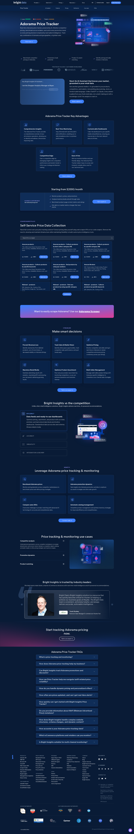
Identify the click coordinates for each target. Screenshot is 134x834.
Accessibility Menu (25, 829)
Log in (107, 2)
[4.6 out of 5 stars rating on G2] (37, 19)
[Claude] (108, 768)
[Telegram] (105, 778)
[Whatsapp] (99, 778)
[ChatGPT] (99, 768)
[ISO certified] (89, 820)
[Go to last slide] (22, 604)
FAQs (95, 8)
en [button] (92, 2)
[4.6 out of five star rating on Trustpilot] (25, 19)
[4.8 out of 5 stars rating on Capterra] (49, 19)
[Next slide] (112, 604)
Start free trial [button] (116, 2)
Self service (76, 8)
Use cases (86, 8)
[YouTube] (102, 759)
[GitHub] (105, 759)
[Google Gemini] (105, 768)
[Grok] (111, 768)
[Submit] (112, 238)
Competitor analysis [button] (27, 541)
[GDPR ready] (100, 820)
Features (58, 8)
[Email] (102, 778)
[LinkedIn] (99, 759)
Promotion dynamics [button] (27, 555)
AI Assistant (47, 8)
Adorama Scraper (89, 311)
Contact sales (100, 2)
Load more (67, 294)
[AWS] (23, 810)
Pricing (66, 8)
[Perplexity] (102, 768)
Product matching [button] (26, 564)
